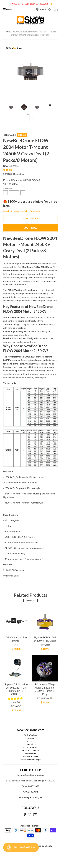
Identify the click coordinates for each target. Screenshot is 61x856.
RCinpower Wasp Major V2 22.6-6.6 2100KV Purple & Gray (45, 689)
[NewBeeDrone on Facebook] (25, 815)
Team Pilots (31, 744)
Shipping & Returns (30, 747)
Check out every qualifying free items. (21, 211)
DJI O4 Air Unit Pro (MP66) (16, 639)
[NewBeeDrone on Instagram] (29, 815)
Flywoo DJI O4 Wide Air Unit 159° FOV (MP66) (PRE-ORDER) (16, 689)
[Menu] (4, 9)
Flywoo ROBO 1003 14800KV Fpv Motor (45, 639)
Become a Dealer (30, 756)
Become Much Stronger (30, 759)
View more (30, 600)
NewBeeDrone (11, 165)
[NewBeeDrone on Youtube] (35, 815)
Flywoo (45, 644)
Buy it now (30, 227)
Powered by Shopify (42, 846)
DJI (16, 644)
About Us (30, 741)
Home (8, 32)
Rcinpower (44, 698)
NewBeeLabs (30, 753)
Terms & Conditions (30, 750)
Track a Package (30, 735)
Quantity (7, 188)
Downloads (30, 738)
